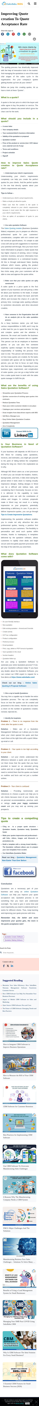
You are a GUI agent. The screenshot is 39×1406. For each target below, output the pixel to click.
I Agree (27, 1403)
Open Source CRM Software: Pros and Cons (17, 1005)
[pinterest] (14, 35)
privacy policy (20, 1403)
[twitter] (8, 35)
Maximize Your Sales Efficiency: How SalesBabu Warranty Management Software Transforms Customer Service (19, 987)
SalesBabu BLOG (12, 4)
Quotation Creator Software (14, 937)
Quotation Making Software (14, 940)
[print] (35, 40)
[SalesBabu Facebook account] (4, 966)
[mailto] (30, 35)
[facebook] (3, 35)
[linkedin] (19, 35)
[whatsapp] (25, 35)
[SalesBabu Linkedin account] (12, 966)
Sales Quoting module (13, 228)
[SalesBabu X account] (8, 966)
